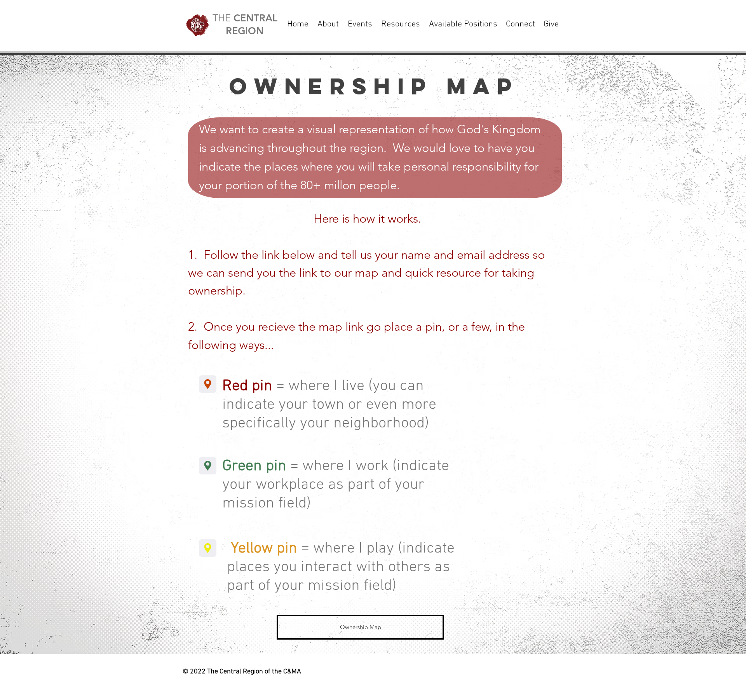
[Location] (207, 384)
